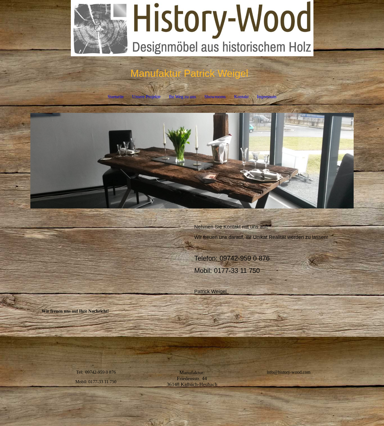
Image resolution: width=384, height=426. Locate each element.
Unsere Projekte (146, 96)
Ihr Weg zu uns (182, 96)
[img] (192, 28)
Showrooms (215, 96)
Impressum (266, 96)
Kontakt (241, 96)
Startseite (116, 96)
